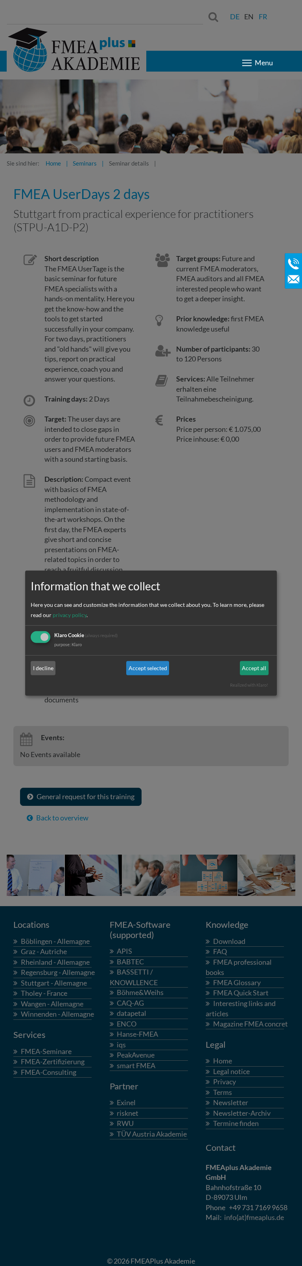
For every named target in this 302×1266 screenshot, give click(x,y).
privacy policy (70, 615)
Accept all (254, 668)
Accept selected (148, 668)
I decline (43, 668)
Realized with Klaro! (249, 684)
